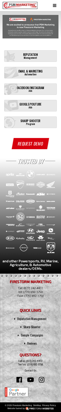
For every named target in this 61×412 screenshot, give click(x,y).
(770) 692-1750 (33, 292)
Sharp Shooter (31, 326)
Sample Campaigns (32, 335)
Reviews (32, 343)
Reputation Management (32, 318)
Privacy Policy (49, 405)
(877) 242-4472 (33, 288)
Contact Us (30, 370)
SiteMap (37, 405)
